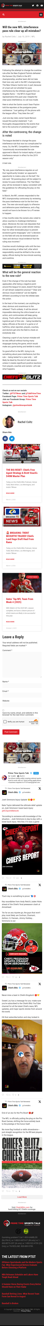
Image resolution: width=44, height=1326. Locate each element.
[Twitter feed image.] (22, 849)
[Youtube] (42, 6)
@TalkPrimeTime (33, 393)
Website (5, 701)
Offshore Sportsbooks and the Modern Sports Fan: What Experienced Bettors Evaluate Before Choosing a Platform (22, 1265)
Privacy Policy (26, 1311)
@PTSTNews (15, 393)
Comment (7, 650)
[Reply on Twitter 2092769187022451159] (3, 977)
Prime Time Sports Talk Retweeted (19, 788)
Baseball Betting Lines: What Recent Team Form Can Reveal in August (20, 1295)
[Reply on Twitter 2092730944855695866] (3, 1191)
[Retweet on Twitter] (6, 788)
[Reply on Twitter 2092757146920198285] (3, 1095)
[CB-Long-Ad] (22, 379)
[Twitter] (33, 6)
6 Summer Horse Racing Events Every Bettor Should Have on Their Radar (21, 1285)
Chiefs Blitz (13, 792)
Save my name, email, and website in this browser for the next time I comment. (20, 714)
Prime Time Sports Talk (27, 396)
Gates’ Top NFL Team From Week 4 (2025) (19, 601)
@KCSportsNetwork (10, 811)
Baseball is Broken (10, 1303)
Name (5, 682)
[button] (41, 14)
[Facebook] (37, 6)
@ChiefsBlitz (26, 792)
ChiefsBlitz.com (22, 1207)
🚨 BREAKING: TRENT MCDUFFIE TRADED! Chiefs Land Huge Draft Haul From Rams (20, 537)
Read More (10, 493)
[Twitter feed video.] (22, 1056)
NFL (33, 36)
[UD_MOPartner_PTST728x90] (22, 268)
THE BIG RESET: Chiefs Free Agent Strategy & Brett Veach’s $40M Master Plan (22, 473)
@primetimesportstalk (22, 405)
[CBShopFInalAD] (22, 64)
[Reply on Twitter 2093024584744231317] (3, 878)
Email (5, 691)
